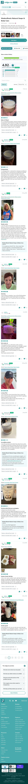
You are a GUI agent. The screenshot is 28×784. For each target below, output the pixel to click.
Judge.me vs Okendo (19, 738)
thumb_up (19, 135)
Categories (3, 761)
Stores (2, 759)
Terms (6, 780)
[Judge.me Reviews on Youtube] (16, 701)
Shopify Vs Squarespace (19, 725)
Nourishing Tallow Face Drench (12, 143)
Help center (3, 740)
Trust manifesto (4, 727)
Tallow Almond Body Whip (11, 416)
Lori (5, 193)
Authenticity (14, 780)
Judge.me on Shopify (19, 719)
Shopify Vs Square (18, 727)
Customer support (4, 721)
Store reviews (3, 708)
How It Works (14, 693)
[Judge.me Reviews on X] (10, 701)
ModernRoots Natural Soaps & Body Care (13, 19)
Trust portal (3, 725)
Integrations (3, 714)
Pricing (2, 719)
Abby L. (6, 596)
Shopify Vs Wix (18, 729)
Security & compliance (5, 723)
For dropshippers (18, 706)
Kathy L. (6, 264)
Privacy (9, 780)
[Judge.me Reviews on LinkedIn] (13, 701)
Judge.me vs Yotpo (18, 736)
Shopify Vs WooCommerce (20, 723)
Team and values (4, 750)
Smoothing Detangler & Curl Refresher (14, 600)
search (25, 7)
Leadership (3, 752)
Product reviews (4, 706)
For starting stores (18, 708)
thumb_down (24, 135)
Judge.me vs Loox (18, 735)
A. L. (5, 543)
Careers (2, 753)
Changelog (3, 744)
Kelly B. (6, 478)
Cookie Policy (12, 781)
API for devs (3, 742)
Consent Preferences (20, 781)
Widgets (2, 712)
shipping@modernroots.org (14, 460)
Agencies (3, 738)
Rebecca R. (6, 412)
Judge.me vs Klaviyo (19, 740)
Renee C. (6, 363)
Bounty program (18, 751)
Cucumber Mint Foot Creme (11, 482)
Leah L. (6, 312)
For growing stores (18, 710)
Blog (2, 735)
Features (2, 710)
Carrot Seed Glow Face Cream (11, 268)
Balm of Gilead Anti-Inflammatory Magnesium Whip (11, 93)
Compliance (20, 780)
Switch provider (18, 742)
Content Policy (6, 781)
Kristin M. (6, 89)
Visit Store (13, 40)
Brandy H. (6, 139)
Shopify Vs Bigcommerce (20, 721)
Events (2, 736)
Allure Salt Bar (8, 546)
